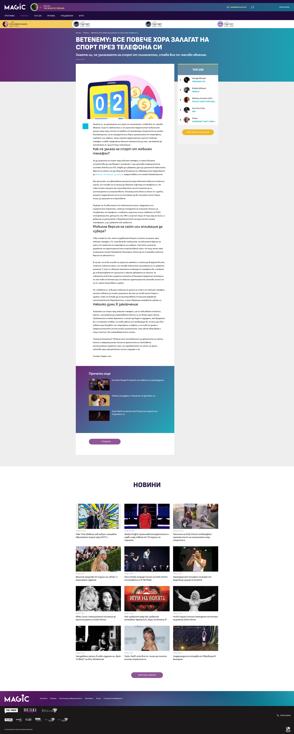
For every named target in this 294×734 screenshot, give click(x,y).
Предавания (67, 16)
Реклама (53, 698)
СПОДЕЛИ (105, 442)
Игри (81, 16)
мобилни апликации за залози (109, 174)
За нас (98, 698)
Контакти (89, 698)
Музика (51, 16)
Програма (9, 16)
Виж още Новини (147, 675)
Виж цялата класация (198, 132)
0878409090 (284, 7)
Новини (24, 16)
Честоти (43, 698)
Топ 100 (38, 16)
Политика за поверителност (70, 698)
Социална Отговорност (113, 698)
